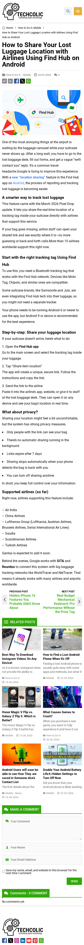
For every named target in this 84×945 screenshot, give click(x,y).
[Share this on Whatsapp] (28, 81)
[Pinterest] (35, 940)
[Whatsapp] (41, 940)
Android (18, 183)
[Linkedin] (22, 940)
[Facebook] (4, 940)
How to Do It (25, 28)
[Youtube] (29, 940)
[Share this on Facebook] (16, 81)
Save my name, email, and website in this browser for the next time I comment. (41, 872)
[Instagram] (16, 940)
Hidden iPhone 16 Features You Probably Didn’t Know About (24, 601)
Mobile (37, 28)
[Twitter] (10, 940)
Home (9, 28)
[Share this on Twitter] (22, 81)
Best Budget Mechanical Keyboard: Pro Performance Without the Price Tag (59, 603)
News (18, 793)
